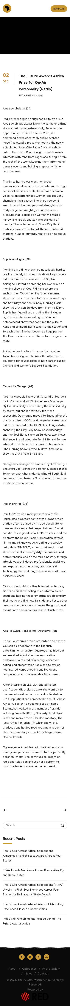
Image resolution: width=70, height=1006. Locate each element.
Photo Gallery (51, 968)
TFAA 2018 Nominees (31, 95)
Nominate (58, 9)
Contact (43, 973)
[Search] (62, 825)
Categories (29, 968)
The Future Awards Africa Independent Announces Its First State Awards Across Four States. (32, 855)
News (28, 973)
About (13, 968)
